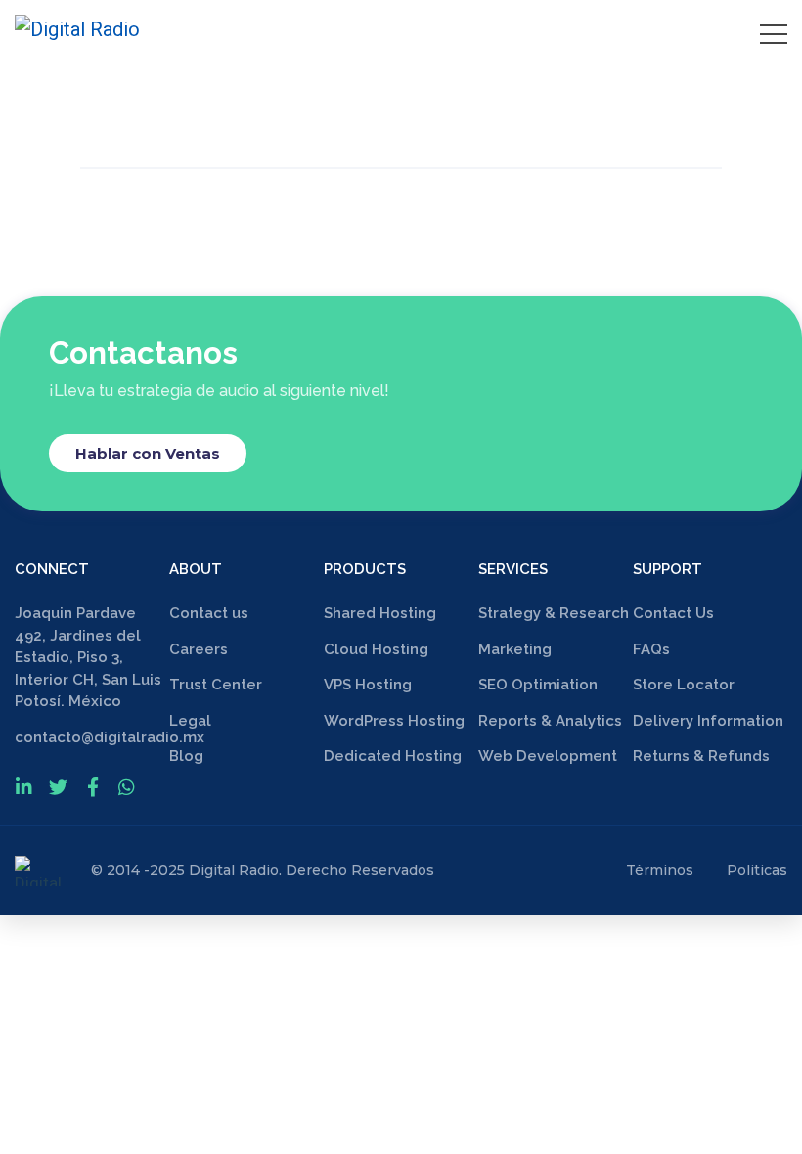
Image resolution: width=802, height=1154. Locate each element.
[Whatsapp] (126, 786)
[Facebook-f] (92, 786)
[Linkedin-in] (24, 786)
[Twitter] (58, 786)
